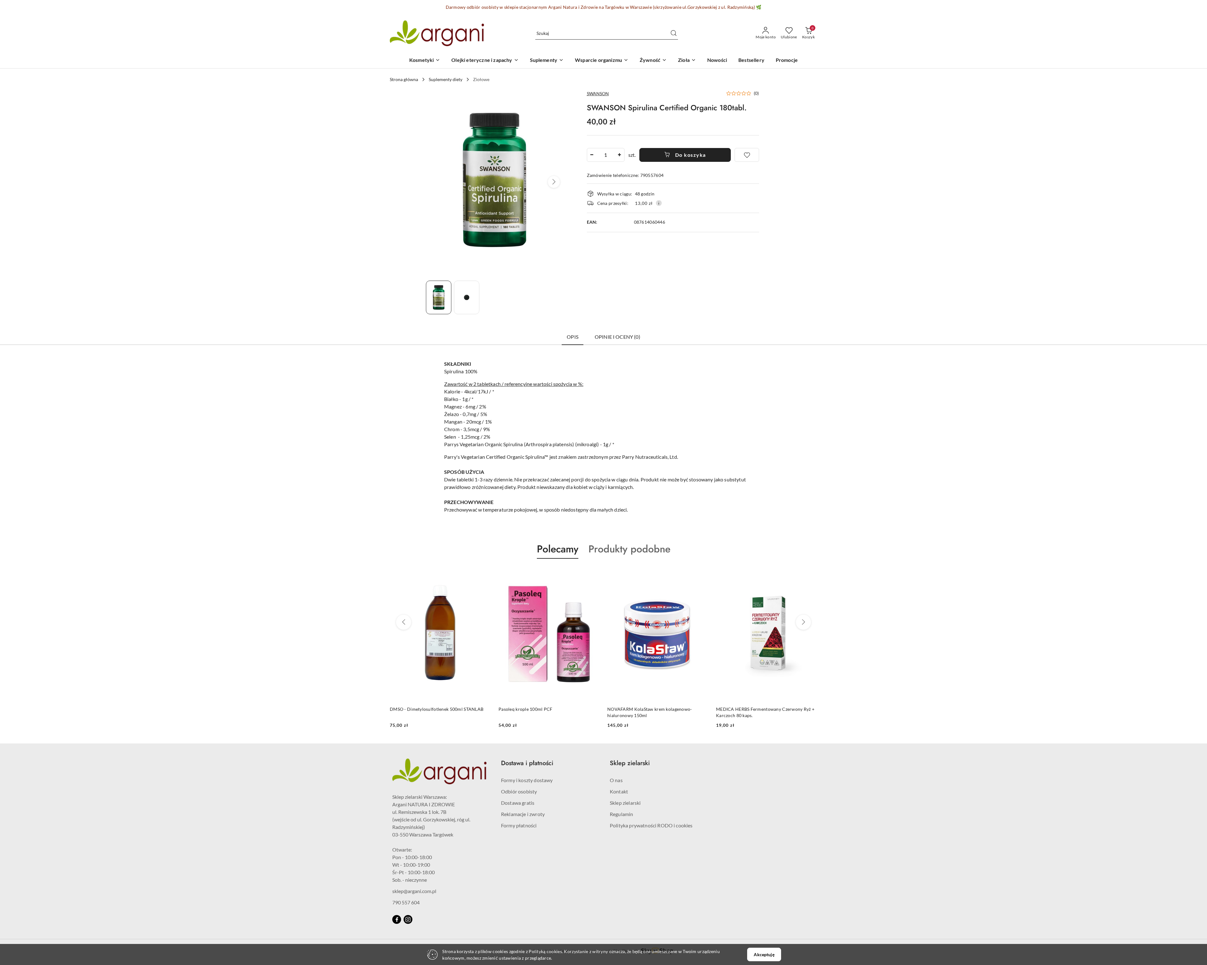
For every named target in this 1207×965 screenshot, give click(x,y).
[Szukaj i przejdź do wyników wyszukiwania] (673, 33)
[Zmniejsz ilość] (592, 155)
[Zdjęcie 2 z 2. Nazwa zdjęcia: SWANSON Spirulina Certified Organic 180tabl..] (466, 297)
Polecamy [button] (557, 549)
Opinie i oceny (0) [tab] (617, 337)
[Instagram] (408, 919)
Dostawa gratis (517, 803)
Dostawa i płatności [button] (527, 763)
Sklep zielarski (625, 803)
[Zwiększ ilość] (619, 155)
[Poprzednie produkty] (403, 622)
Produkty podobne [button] (629, 549)
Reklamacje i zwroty (523, 814)
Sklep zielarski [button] (630, 763)
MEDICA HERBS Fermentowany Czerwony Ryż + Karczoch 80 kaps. (656, 712)
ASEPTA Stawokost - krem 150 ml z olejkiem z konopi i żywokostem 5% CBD (762, 712)
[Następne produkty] (803, 622)
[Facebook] (396, 919)
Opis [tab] (572, 337)
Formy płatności (519, 825)
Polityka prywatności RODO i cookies (651, 825)
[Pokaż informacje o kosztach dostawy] (658, 203)
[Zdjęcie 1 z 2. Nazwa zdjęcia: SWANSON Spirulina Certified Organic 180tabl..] (438, 297)
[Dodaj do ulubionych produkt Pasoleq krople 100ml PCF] (483, 573)
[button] (554, 182)
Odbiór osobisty (519, 791)
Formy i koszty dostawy (527, 780)
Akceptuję (764, 954)
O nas (616, 780)
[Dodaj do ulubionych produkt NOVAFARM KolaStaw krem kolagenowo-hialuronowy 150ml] (592, 573)
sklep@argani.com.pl (414, 891)
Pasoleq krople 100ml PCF (417, 709)
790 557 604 (406, 902)
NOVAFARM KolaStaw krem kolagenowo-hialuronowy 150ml (541, 712)
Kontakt (619, 791)
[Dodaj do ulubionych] (747, 155)
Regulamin (621, 814)
